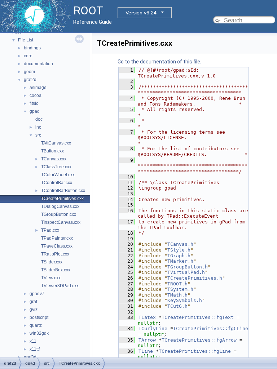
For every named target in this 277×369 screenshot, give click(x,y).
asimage (38, 87)
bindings (32, 47)
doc (39, 119)
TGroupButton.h (187, 267)
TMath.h (177, 295)
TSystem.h (180, 289)
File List (25, 40)
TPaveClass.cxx (56, 246)
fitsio (34, 103)
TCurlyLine (152, 328)
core (28, 55)
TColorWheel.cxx (58, 174)
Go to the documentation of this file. (159, 62)
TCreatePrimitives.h (194, 278)
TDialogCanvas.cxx (60, 206)
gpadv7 (37, 293)
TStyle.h (178, 250)
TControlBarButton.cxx (63, 190)
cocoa (35, 95)
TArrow (147, 340)
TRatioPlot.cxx (55, 254)
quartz (36, 325)
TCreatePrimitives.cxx (62, 198)
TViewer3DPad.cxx (60, 285)
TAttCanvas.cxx (56, 143)
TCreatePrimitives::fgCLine (210, 328)
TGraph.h (178, 255)
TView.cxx (51, 277)
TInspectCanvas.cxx (60, 222)
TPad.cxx (50, 230)
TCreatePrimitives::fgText (198, 317)
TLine (145, 351)
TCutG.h (177, 306)
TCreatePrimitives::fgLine (195, 351)
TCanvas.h (180, 244)
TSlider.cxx (51, 261)
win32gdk (39, 333)
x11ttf (35, 349)
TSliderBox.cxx (55, 269)
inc (38, 127)
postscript (39, 317)
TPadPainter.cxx (57, 238)
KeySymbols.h (184, 300)
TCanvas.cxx (53, 158)
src (38, 135)
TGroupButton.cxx (58, 214)
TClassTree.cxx (56, 166)
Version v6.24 (141, 12)
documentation (38, 63)
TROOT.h (177, 283)
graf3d (30, 357)
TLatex (147, 317)
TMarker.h (180, 261)
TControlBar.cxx (56, 182)
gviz (34, 309)
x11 (33, 341)
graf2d (30, 79)
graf (33, 301)
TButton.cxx (52, 151)
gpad (35, 111)
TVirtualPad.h (186, 272)
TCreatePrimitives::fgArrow (199, 340)
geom (29, 71)
